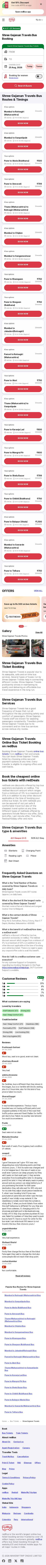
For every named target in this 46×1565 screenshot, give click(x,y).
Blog (4, 1469)
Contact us (18, 1442)
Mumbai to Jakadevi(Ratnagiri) (14, 329)
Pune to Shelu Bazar (14, 475)
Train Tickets (22, 1433)
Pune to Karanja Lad (14, 429)
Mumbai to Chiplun (13, 233)
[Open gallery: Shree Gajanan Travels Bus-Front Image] (16, 648)
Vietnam (17, 1513)
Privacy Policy (29, 1477)
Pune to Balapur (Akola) (16, 521)
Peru (16, 1519)
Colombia (6, 1519)
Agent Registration (10, 1448)
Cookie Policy (8, 1484)
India (4, 1507)
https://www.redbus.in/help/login (15, 967)
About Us (6, 1442)
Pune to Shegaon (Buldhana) (12, 303)
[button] (41, 4)
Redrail (15, 1492)
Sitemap (28, 1463)
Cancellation (23, 1456)
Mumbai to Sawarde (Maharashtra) (14, 546)
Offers (38, 1463)
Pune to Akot (10, 380)
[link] (21, 609)
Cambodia (28, 1513)
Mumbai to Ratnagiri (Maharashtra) (14, 113)
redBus (18, 754)
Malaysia (6, 1513)
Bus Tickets (7, 1433)
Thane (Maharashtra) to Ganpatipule (16, 405)
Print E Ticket (8, 1463)
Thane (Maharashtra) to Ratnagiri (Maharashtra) (16, 208)
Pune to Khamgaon (13, 279)
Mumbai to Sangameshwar (17, 256)
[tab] (18, 838)
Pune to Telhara (12, 570)
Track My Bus (8, 1456)
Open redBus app (23, 12)
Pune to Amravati (12, 183)
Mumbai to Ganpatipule (15, 137)
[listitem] (6, 599)
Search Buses (25, 85)
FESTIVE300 (14, 617)
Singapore (26, 1507)
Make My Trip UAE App (12, 1498)
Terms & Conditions (11, 1477)
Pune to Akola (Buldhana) (16, 160)
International (27, 1519)
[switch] (39, 76)
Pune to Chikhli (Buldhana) (17, 498)
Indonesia (13, 1507)
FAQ (19, 1463)
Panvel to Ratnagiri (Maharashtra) (13, 356)
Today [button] (29, 66)
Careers (26, 1448)
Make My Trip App (29, 1492)
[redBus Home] (12, 20)
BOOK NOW (23, 123)
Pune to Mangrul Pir (14, 452)
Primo (11, 1469)
